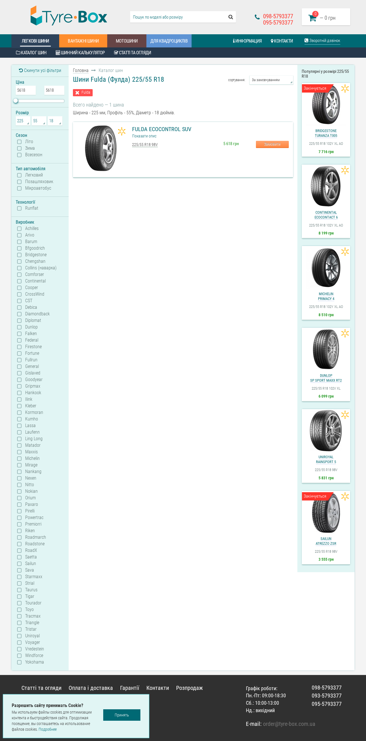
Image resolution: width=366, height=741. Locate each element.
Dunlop (31, 327)
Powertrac (34, 517)
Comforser (34, 274)
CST (28, 300)
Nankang (33, 471)
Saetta (31, 557)
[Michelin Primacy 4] (326, 267)
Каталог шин (33, 52)
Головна (81, 70)
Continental (35, 281)
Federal (31, 340)
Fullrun (31, 360)
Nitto (29, 484)
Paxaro (31, 504)
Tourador (33, 603)
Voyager (32, 642)
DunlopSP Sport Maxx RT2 (326, 377)
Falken (31, 333)
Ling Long (34, 438)
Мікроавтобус (38, 188)
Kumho (31, 419)
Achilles (32, 228)
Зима (30, 148)
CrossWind (34, 294)
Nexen (30, 478)
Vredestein (34, 649)
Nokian (31, 491)
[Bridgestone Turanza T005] (326, 104)
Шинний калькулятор (82, 52)
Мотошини (127, 41)
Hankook (33, 392)
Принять (122, 715)
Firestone (33, 346)
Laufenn (32, 432)
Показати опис (144, 136)
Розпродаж (189, 687)
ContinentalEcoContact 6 (326, 214)
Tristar (31, 629)
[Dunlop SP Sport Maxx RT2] (326, 349)
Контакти (283, 41)
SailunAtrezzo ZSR (326, 541)
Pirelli (30, 511)
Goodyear (34, 379)
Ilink (28, 399)
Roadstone (35, 543)
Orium (30, 497)
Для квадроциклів (169, 41)
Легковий (34, 175)
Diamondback (37, 314)
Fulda (85, 92)
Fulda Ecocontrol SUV (161, 129)
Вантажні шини (83, 41)
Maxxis (31, 451)
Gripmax (32, 386)
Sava (29, 570)
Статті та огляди (134, 52)
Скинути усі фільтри (42, 70)
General (32, 366)
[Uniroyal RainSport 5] (326, 430)
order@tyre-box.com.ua (289, 723)
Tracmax (33, 616)
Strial (29, 583)
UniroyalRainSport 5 (326, 459)
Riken (30, 530)
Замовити (272, 144)
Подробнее (48, 729)
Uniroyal (32, 635)
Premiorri (33, 524)
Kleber (30, 405)
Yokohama (34, 662)
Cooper (31, 287)
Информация (248, 41)
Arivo (29, 235)
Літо (29, 141)
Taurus (31, 589)
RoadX (31, 550)
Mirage (31, 465)
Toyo (29, 609)
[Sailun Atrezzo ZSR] (326, 512)
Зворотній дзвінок (324, 40)
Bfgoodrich (35, 248)
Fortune (32, 353)
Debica (31, 307)
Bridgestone (36, 254)
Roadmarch (35, 537)
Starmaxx (33, 576)
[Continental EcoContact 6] (326, 186)
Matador (33, 445)
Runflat (31, 208)
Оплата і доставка (91, 687)
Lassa (30, 425)
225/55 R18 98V (145, 144)
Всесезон (33, 154)
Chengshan (35, 261)
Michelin (32, 458)
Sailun (30, 563)
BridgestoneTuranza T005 (326, 133)
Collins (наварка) (41, 268)
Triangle (32, 622)
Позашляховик (39, 181)
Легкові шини (35, 41)
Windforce (34, 655)
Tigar (29, 596)
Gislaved (32, 373)
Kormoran (34, 412)
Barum (31, 241)
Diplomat (33, 320)
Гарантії (129, 687)
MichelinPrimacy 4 (326, 296)
